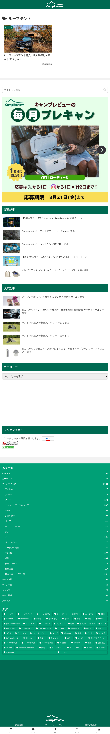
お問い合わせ (91, 725)
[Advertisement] (55, 403)
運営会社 (19, 725)
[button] (104, 89)
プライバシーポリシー (55, 725)
